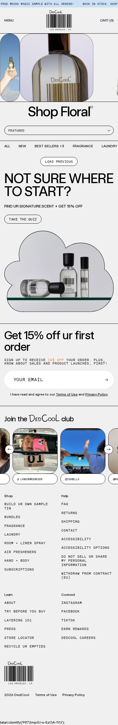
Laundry (12, 534)
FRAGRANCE (83, 146)
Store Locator (19, 638)
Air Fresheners (20, 552)
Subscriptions (19, 569)
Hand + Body (17, 561)
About (10, 603)
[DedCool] (59, 20)
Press (10, 629)
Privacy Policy (96, 394)
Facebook (70, 611)
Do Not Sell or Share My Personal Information (84, 561)
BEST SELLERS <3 (49, 146)
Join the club (39, 419)
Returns (69, 513)
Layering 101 (18, 620)
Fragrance (14, 526)
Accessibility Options (85, 548)
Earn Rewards (75, 629)
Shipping (70, 521)
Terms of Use (67, 394)
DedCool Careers (78, 638)
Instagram (71, 603)
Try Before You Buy (25, 611)
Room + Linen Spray (25, 543)
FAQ (64, 504)
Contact (69, 530)
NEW (22, 146)
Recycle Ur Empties (25, 646)
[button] (8, 20)
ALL (7, 146)
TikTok (68, 620)
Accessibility (76, 539)
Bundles (12, 517)
